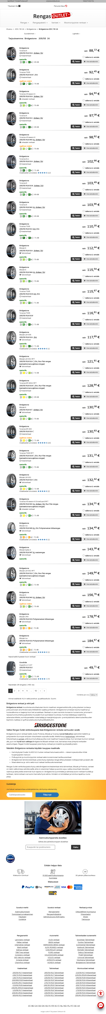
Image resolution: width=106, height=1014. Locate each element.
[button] (100, 993)
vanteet (21, 739)
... (31, 691)
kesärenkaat (70, 737)
